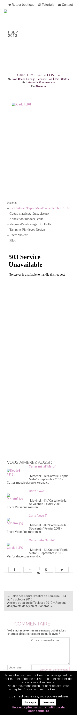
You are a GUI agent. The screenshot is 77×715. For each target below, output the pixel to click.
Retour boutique (23, 5)
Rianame (41, 86)
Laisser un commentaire (40, 82)
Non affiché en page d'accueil (30, 79)
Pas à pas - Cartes (58, 79)
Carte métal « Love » (38, 75)
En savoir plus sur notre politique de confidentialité (38, 709)
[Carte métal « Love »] (38, 57)
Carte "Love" (37, 491)
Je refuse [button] (48, 702)
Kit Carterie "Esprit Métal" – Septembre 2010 (39, 208)
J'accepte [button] (30, 702)
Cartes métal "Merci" (42, 466)
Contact (67, 5)
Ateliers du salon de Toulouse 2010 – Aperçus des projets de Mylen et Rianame (36, 604)
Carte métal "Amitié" (42, 540)
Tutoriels (48, 5)
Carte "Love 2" (38, 515)
